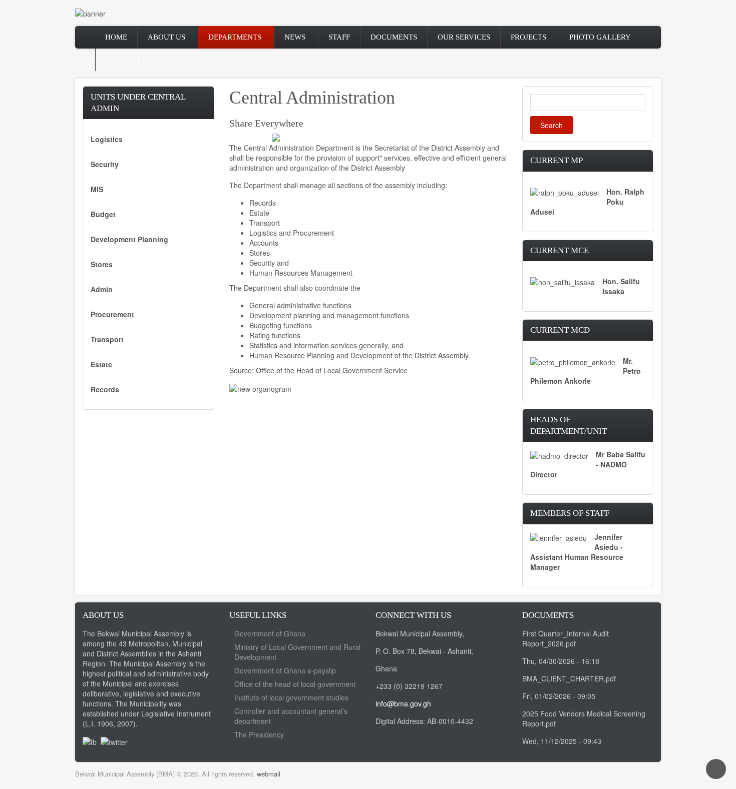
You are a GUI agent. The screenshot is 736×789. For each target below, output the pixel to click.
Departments (234, 37)
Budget (103, 214)
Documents (394, 37)
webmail (268, 773)
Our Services (464, 37)
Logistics (107, 139)
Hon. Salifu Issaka (621, 286)
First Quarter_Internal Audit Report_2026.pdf (565, 638)
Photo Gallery (600, 37)
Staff (339, 37)
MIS (97, 189)
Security (105, 164)
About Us (166, 37)
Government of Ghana (269, 633)
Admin (102, 289)
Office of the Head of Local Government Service (332, 370)
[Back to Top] (716, 769)
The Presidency (259, 734)
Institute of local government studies (291, 697)
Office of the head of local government (294, 684)
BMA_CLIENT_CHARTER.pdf (569, 678)
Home (116, 37)
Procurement (112, 314)
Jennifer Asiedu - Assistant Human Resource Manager (576, 552)
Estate (101, 364)
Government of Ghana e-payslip (285, 670)
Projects (528, 37)
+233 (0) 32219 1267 (409, 686)
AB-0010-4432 (450, 721)
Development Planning (129, 239)
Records (105, 389)
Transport (107, 339)
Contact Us (129, 60)
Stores (102, 264)
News (294, 37)
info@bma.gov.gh (403, 703)
